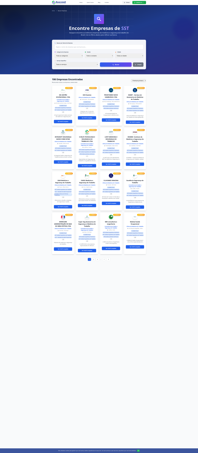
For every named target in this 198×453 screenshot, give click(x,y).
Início (53, 10)
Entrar (128, 2)
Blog (99, 2)
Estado (89, 52)
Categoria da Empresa (62, 52)
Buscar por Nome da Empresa (64, 43)
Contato (107, 2)
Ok (138, 450)
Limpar (139, 64)
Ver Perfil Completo (63, 121)
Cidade (119, 52)
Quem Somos (90, 2)
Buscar (117, 64)
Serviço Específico (61, 60)
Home (80, 2)
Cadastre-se (139, 2)
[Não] (196, 450)
